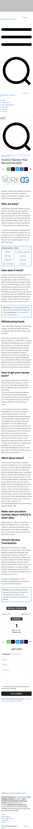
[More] (31, 169)
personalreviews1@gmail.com (17, 793)
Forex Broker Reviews (11, 155)
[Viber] (22, 169)
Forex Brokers (5, 816)
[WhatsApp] (8, 169)
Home (2, 155)
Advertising (4, 820)
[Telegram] (17, 169)
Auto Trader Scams (7, 818)
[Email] (13, 169)
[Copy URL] (26, 169)
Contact (3, 822)
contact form (14, 574)
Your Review (6, 654)
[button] (16, 152)
